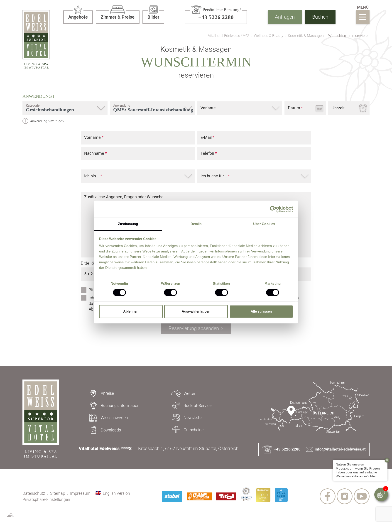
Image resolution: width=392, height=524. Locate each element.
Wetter (189, 393)
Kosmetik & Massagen (306, 36)
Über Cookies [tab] (264, 224)
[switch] (170, 292)
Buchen (320, 17)
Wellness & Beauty (268, 36)
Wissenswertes (114, 417)
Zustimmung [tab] (128, 224)
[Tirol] (226, 496)
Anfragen (285, 17)
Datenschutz (33, 493)
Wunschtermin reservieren (349, 36)
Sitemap (57, 493)
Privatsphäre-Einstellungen (46, 499)
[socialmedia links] (328, 496)
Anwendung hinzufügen (46, 121)
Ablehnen (130, 311)
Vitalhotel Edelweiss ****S (228, 36)
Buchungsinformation (120, 405)
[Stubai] (172, 496)
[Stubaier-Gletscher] (199, 496)
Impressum (80, 493)
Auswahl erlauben (196, 311)
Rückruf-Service (197, 405)
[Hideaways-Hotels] (246, 493)
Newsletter (193, 417)
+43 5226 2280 (287, 449)
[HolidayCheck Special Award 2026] (263, 495)
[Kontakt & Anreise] (314, 407)
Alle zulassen (261, 311)
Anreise (107, 393)
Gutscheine (193, 429)
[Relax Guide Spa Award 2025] (281, 495)
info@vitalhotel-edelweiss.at (340, 449)
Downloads (111, 430)
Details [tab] (196, 224)
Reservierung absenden (194, 328)
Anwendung (38, 96)
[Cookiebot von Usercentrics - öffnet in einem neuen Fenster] (273, 209)
